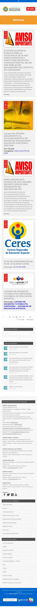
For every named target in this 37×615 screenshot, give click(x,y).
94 (13, 317)
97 (23, 317)
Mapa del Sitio (5, 590)
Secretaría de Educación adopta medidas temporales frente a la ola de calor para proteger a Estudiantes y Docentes (21, 369)
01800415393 (14, 422)
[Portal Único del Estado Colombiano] (23, 599)
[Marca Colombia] (31, 599)
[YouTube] (16, 494)
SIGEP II (5, 546)
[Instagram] (12, 494)
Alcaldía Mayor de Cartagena (11, 579)
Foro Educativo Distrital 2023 (10, 533)
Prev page (21, 319)
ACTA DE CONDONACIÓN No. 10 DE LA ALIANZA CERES (18, 262)
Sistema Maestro (7, 554)
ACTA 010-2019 (19, 267)
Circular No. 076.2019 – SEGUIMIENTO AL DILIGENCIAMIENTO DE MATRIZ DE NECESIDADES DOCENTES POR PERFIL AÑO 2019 (17, 139)
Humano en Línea (7, 557)
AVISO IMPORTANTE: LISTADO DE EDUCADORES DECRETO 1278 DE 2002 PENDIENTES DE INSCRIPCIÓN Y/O (17, 184)
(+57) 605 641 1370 (12, 467)
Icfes (4, 564)
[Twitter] (8, 494)
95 (16, 317)
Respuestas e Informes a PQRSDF (12, 519)
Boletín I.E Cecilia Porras (15, 386)
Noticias (5, 508)
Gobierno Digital (7, 575)
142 (30, 317)
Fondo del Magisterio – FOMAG (11, 561)
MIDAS (4, 572)
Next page (30, 319)
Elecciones (6, 530)
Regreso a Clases (7, 526)
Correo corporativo (8, 543)
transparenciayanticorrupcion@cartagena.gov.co (16, 428)
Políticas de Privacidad (15, 590)
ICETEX (4, 568)
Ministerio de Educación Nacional (12, 582)
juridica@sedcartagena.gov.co (20, 432)
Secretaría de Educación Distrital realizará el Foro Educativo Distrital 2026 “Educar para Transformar (20, 360)
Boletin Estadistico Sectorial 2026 (18, 347)
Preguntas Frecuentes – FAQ (11, 515)
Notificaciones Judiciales (9, 522)
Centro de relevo (7, 504)
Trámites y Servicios (8, 512)
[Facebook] (4, 494)
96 (20, 317)
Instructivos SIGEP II (8, 550)
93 (10, 317)
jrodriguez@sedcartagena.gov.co (12, 433)
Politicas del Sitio (26, 590)
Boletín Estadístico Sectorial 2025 (18, 352)
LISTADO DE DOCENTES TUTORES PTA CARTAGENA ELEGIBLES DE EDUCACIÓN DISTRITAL (18, 295)
